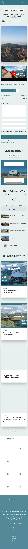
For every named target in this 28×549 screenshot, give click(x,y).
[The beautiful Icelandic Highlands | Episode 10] (14, 358)
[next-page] (15, 431)
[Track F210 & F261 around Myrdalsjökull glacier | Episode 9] (14, 400)
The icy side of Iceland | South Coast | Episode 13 (13, 291)
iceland (5, 288)
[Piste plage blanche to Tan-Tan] (5, 231)
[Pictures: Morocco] (5, 238)
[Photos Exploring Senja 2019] (5, 216)
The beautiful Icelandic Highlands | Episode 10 (11, 376)
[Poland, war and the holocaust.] (5, 223)
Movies (6, 10)
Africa (6, 84)
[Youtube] (18, 155)
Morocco (21, 10)
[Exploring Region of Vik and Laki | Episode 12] (14, 315)
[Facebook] (9, 155)
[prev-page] (12, 431)
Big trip (10, 84)
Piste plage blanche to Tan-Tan (17, 230)
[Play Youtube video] (14, 73)
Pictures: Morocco (14, 238)
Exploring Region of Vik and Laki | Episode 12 (13, 334)
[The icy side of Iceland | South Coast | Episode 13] (14, 273)
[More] (17, 90)
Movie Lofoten (13, 245)
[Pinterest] (17, 518)
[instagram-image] (7, 448)
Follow (24, 439)
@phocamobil (10, 438)
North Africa (14, 10)
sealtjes (9, 21)
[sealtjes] (3, 21)
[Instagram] (14, 155)
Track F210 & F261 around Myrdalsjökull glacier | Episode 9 (14, 419)
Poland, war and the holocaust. (18, 223)
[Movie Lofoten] (5, 245)
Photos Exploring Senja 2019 (17, 215)
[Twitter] (20, 518)
